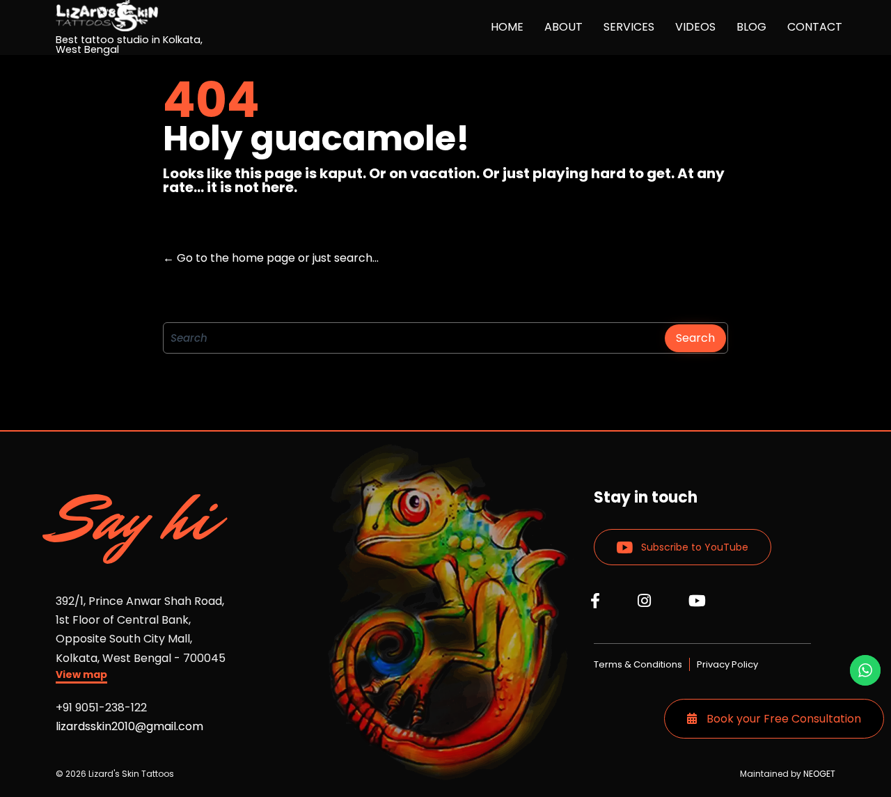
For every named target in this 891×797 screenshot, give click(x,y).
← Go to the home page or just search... (271, 258)
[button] (81, 676)
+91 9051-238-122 (101, 708)
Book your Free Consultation (782, 719)
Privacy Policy (727, 664)
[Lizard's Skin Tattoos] (139, 15)
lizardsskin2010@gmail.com (129, 726)
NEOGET (819, 774)
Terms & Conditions (638, 664)
